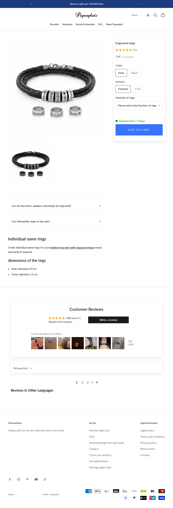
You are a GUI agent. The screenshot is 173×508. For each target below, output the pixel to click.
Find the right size (99, 430)
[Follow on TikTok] (45, 479)
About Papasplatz (114, 24)
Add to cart (139, 129)
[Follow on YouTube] (36, 479)
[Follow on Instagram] (18, 479)
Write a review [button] (108, 319)
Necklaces (67, 24)
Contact (93, 448)
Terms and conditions (152, 436)
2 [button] (82, 382)
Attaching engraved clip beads (106, 442)
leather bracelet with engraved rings (72, 247)
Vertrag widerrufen (100, 467)
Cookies (145, 455)
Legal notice (147, 430)
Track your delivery (100, 455)
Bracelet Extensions (85, 24)
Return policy (148, 448)
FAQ (100, 24)
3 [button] (87, 382)
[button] (124, 49)
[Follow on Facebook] (9, 479)
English (135, 15)
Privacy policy (148, 442)
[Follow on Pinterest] (27, 479)
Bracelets (54, 24)
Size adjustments (98, 461)
